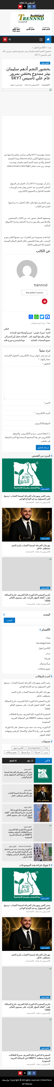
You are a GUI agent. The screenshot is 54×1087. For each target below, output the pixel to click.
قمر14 (47, 658)
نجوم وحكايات (44, 668)
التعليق (46, 363)
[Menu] (41, 39)
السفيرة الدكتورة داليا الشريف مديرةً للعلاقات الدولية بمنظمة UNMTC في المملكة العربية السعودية (29, 718)
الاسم (47, 402)
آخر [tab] (46, 760)
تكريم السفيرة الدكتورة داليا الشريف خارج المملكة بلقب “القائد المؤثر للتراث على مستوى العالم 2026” (27, 597)
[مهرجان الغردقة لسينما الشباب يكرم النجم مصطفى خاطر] (27, 525)
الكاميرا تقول (45, 63)
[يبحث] (9, 39)
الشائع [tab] (12, 760)
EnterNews (46, 1080)
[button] (41, 39)
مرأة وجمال (45, 663)
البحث (46, 614)
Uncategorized (43, 643)
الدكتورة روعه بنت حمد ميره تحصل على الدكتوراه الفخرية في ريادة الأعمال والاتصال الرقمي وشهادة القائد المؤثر (27, 731)
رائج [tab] (29, 760)
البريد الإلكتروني (42, 413)
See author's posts (34, 292)
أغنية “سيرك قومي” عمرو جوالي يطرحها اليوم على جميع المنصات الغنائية (38, 334)
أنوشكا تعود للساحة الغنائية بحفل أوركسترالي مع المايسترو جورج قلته (15, 334)
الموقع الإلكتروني (42, 423)
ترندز (48, 653)
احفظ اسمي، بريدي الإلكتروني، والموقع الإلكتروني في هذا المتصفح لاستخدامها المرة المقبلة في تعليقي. (27, 437)
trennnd (45, 85)
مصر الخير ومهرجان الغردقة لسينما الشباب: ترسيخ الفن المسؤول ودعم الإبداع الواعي (18, 774)
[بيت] (48, 39)
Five (48, 638)
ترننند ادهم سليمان (38, 323)
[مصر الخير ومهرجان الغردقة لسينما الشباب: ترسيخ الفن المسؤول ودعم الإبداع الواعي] (27, 475)
